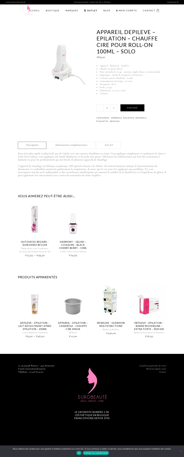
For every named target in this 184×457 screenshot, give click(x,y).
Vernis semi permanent (76, 251)
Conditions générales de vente (152, 365)
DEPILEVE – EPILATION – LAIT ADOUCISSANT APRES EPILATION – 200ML (34, 325)
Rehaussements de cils (40, 251)
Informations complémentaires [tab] (71, 145)
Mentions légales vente (156, 368)
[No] (180, 451)
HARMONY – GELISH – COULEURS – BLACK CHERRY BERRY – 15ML (73, 244)
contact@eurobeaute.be (15, 2)
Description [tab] (32, 145)
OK (79, 453)
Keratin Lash (24, 251)
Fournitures (43, 248)
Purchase (132, 108)
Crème (25, 332)
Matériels (141, 118)
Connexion (171, 2)
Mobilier (115, 329)
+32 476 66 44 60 (36, 371)
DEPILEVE (115, 121)
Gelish (62, 251)
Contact (162, 371)
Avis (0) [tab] (108, 145)
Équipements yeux (29, 248)
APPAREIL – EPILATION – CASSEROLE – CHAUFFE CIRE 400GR (73, 325)
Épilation (128, 118)
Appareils (116, 118)
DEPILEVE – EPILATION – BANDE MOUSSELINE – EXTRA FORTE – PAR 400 (149, 325)
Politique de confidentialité (96, 453)
